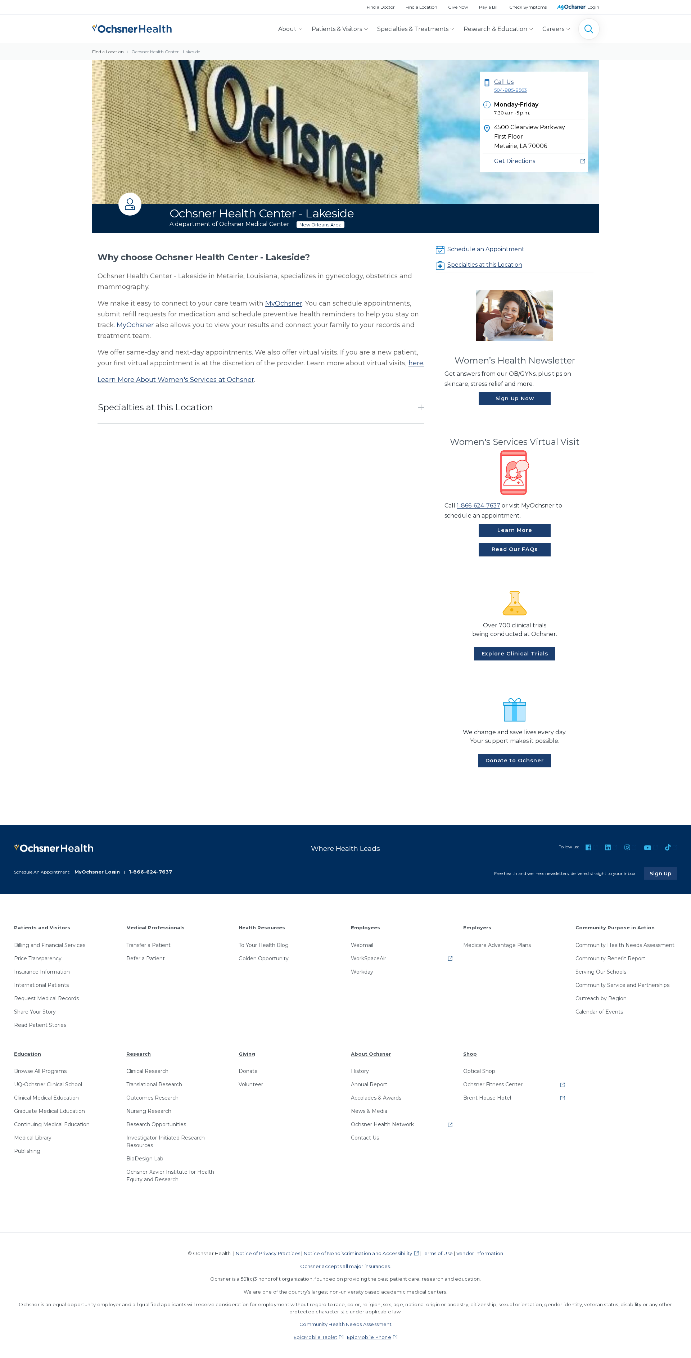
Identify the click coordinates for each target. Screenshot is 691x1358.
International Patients (41, 985)
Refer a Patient (145, 958)
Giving (247, 1054)
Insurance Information (42, 972)
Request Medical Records (46, 998)
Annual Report (369, 1084)
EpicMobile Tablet (315, 1337)
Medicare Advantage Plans (497, 945)
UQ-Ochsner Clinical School (48, 1084)
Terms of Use (437, 1253)
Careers (553, 29)
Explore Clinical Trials (515, 653)
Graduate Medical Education (49, 1111)
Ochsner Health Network (382, 1124)
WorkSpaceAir (368, 958)
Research (138, 1054)
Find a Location (421, 7)
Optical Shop (479, 1071)
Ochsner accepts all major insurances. (345, 1266)
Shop (470, 1054)
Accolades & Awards (376, 1098)
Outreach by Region (601, 998)
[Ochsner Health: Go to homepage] (132, 27)
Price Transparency (38, 958)
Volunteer (251, 1084)
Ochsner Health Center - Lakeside (165, 51)
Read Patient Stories (40, 1025)
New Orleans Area (320, 224)
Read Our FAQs (515, 549)
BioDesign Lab (144, 1158)
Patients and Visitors (42, 927)
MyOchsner (283, 303)
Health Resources (262, 927)
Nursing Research (148, 1111)
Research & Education (495, 29)
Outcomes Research (152, 1098)
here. (416, 363)
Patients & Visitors (337, 29)
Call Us (510, 85)
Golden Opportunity (264, 958)
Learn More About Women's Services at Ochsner (176, 380)
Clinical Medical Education (46, 1098)
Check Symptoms (528, 7)
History (360, 1071)
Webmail (362, 945)
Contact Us (365, 1137)
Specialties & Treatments (412, 29)
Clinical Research (147, 1071)
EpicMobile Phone (369, 1337)
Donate (248, 1071)
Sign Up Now (515, 398)
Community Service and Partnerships (622, 985)
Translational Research (154, 1084)
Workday (362, 972)
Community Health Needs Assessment (624, 945)
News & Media (369, 1111)
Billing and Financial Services (49, 945)
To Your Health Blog (264, 945)
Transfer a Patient (148, 945)
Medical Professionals (155, 927)
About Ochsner (371, 1054)
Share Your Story (35, 1012)
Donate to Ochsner (514, 760)
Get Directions (514, 161)
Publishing (27, 1151)
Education (27, 1054)
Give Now (458, 7)
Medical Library (32, 1137)
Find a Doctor (381, 7)
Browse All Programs (40, 1071)
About (287, 29)
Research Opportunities (156, 1124)
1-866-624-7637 (478, 505)
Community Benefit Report (610, 958)
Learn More (514, 530)
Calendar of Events (599, 1012)
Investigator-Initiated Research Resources (165, 1141)
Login (593, 7)
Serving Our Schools (600, 972)
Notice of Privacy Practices (268, 1253)
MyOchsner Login (97, 872)
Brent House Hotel (487, 1098)
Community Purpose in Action (615, 927)
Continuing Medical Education (52, 1124)
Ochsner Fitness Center (493, 1084)
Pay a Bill (488, 7)
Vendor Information (479, 1253)
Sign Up (663, 873)
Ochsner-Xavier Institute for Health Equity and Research (170, 1176)
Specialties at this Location (484, 264)
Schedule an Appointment (485, 249)
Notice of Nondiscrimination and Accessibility (358, 1253)
